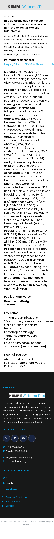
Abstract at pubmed (18, 359)
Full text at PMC (15, 366)
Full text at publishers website (24, 363)
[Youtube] (23, 438)
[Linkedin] (15, 438)
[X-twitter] (6, 438)
